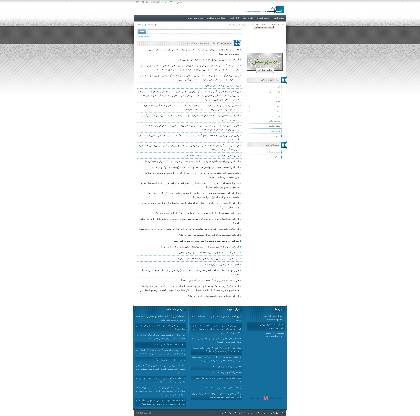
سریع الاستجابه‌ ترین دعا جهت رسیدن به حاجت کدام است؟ (217, 318)
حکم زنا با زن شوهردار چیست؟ (227, 366)
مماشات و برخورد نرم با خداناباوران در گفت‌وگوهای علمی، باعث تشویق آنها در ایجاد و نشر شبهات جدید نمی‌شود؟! (160, 369)
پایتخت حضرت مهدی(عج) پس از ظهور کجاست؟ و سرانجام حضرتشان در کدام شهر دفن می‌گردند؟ (160, 402)
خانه (281, 24)
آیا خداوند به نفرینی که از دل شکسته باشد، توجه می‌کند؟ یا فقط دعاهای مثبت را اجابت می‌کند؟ (217, 359)
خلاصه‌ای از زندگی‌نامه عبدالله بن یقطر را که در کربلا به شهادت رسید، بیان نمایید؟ (160, 318)
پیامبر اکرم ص (246, 24)
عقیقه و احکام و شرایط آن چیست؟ (225, 372)
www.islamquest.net (253, 11)
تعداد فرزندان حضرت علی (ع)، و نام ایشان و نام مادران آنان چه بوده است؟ (217, 340)
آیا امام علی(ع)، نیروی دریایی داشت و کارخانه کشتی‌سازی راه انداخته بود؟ (160, 380)
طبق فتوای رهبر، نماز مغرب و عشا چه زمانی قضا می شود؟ (217, 380)
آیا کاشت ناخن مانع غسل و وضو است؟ (224, 387)
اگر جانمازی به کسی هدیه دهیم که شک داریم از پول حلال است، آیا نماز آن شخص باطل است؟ (160, 337)
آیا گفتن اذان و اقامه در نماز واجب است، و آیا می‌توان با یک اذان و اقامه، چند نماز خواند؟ (217, 395)
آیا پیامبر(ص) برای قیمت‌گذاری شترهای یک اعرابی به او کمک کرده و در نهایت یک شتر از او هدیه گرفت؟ (160, 352)
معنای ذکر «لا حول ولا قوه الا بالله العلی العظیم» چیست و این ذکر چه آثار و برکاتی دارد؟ (217, 349)
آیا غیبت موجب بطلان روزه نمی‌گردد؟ (168, 359)
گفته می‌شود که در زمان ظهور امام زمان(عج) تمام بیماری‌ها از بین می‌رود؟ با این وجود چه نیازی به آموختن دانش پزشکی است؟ (160, 391)
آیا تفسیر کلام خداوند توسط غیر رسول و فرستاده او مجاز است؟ (160, 327)
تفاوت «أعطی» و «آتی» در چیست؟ (169, 344)
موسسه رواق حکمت (274, 335)
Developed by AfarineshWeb (266, 398)
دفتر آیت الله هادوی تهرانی (272, 326)
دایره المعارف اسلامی (274, 318)
